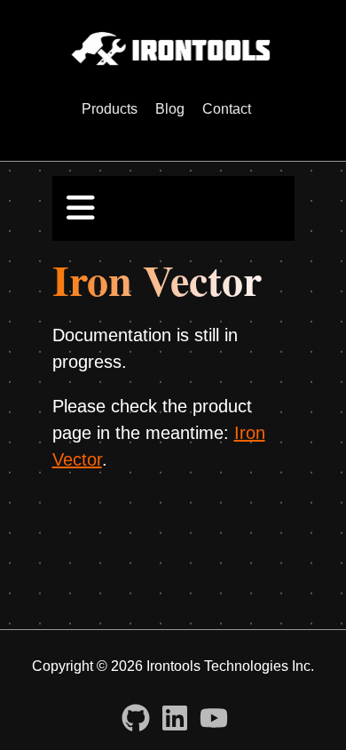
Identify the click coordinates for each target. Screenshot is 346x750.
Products (110, 108)
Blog (170, 108)
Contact (226, 108)
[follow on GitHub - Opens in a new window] (136, 713)
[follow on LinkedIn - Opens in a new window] (175, 713)
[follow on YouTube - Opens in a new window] (214, 713)
